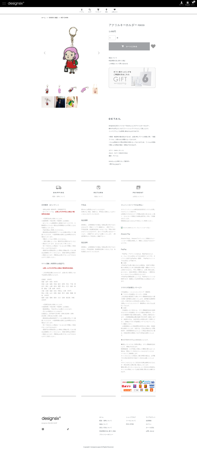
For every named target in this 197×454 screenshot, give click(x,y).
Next (98, 53)
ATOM (132, 424)
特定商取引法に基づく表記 (117, 60)
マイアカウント (151, 417)
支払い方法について (105, 427)
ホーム (43, 17)
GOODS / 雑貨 (53, 17)
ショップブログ (131, 417)
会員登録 (148, 420)
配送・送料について (105, 420)
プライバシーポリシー (106, 434)
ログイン (148, 424)
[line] (42, 429)
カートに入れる (131, 46)
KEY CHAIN (64, 17)
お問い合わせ (150, 431)
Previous (45, 53)
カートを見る (150, 427)
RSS (127, 424)
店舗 (106, 12)
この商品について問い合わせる (118, 63)
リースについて (131, 420)
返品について (113, 58)
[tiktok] (68, 429)
